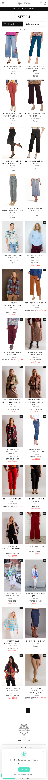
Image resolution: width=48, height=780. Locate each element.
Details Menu (24, 741)
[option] (24, 9)
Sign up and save (24, 747)
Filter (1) (11, 24)
